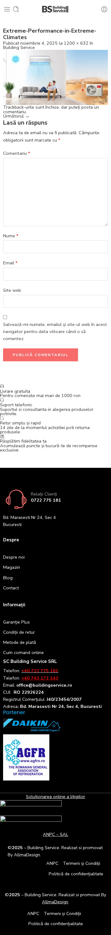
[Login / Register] (104, 9)
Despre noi (14, 557)
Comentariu (16, 153)
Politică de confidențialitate (76, 874)
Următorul (16, 116)
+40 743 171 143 (39, 678)
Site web (12, 290)
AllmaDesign (55, 902)
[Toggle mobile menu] (7, 9)
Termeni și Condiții (81, 863)
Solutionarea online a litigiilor (55, 796)
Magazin (11, 567)
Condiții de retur (19, 632)
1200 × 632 (76, 43)
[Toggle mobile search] (16, 9)
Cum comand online (23, 652)
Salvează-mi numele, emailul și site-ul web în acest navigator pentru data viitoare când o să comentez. (55, 331)
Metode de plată (19, 642)
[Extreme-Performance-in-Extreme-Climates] (55, 77)
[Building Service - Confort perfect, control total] (55, 9)
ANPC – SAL (55, 834)
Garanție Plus (16, 622)
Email (10, 263)
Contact (11, 588)
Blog (8, 578)
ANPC (52, 863)
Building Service (19, 47)
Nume (10, 236)
